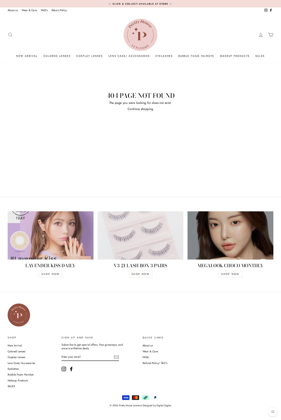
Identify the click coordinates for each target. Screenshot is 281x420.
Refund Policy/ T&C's (155, 363)
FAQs (146, 357)
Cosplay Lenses (89, 56)
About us (13, 10)
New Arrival (27, 56)
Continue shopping (140, 109)
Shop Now (141, 274)
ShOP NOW (50, 274)
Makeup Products (235, 56)
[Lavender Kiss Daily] (50, 235)
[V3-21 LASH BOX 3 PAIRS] (141, 235)
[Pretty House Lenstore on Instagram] (64, 369)
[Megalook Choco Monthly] (230, 235)
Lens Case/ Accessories (129, 56)
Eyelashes (164, 56)
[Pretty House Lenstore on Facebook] (71, 369)
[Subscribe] (116, 357)
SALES (260, 56)
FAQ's (44, 10)
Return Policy (59, 10)
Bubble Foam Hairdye (196, 56)
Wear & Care (29, 10)
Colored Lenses (57, 56)
